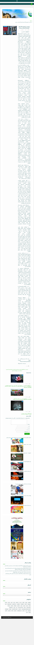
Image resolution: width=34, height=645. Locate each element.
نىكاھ (12, 610)
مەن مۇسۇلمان (19, 610)
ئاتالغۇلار (29, 602)
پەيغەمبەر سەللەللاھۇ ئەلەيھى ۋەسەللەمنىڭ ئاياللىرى (22, 399)
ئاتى (29, 426)
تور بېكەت (28, 429)
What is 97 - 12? (27, 431)
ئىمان (11, 602)
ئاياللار (23, 602)
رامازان (12, 605)
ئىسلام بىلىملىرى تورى (16, 17)
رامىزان (9, 605)
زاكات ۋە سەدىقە (20, 607)
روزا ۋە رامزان (28, 607)
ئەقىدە (9, 602)
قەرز (26, 610)
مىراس (23, 610)
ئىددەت (20, 602)
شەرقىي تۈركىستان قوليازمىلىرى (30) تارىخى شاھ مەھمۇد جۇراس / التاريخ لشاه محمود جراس (18, 570)
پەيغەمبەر (9, 610)
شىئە (14, 607)
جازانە (29, 605)
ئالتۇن (26, 602)
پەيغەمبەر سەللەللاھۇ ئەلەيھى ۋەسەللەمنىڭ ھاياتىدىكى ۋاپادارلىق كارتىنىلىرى (17, 369)
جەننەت (24, 605)
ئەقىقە (6, 602)
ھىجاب (29, 612)
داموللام (15, 605)
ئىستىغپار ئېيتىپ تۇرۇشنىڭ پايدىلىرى (17, 370)
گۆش (6, 610)
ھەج (26, 612)
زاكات (24, 607)
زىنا (16, 607)
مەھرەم (15, 610)
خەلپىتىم (18, 605)
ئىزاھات (28, 424)
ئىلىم (14, 602)
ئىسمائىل (17, 602)
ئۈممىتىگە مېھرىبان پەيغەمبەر (26, 413)
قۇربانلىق (29, 610)
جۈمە (27, 605)
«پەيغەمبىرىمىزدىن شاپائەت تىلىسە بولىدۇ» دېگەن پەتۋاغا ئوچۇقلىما (22, 572)
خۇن (21, 605)
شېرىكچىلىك (10, 607)
